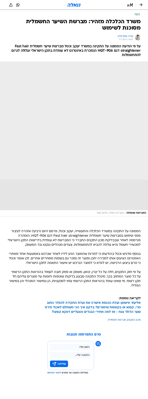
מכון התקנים (134, 320)
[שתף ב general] (11, 5)
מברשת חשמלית (117, 320)
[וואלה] (74, 5)
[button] (130, 5)
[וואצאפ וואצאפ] (18, 5)
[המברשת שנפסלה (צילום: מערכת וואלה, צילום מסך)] (74, 138)
